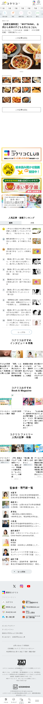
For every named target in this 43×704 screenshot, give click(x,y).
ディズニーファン (8, 629)
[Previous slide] (4, 56)
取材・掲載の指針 (30, 652)
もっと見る (21, 332)
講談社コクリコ (4, 462)
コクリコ (16, 479)
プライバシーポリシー (27, 648)
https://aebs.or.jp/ (21, 680)
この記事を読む (21, 38)
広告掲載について (13, 648)
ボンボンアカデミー (8, 626)
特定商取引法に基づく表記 (14, 652)
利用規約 (26, 645)
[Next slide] (38, 56)
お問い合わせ (17, 645)
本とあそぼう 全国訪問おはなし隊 (13, 637)
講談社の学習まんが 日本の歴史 (12, 633)
